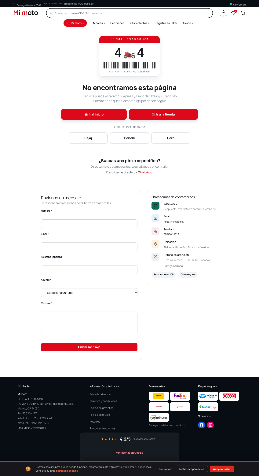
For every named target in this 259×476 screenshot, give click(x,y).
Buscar (203, 13)
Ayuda (188, 23)
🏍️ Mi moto (75, 23)
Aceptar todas (221, 469)
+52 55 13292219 (39, 423)
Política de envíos (99, 414)
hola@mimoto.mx (174, 221)
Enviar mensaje (89, 347)
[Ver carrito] (243, 13)
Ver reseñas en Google (129, 452)
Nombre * (46, 210)
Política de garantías (101, 408)
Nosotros (94, 421)
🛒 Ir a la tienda (163, 114)
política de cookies (67, 470)
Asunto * (46, 279)
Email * (45, 234)
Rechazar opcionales (191, 469)
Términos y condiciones (103, 401)
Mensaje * (47, 303)
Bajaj (88, 138)
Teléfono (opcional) (52, 256)
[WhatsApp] (155, 206)
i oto (25, 13)
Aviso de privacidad (100, 394)
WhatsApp (145, 172)
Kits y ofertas (139, 23)
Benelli (129, 138)
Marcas (99, 23)
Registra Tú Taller (166, 23)
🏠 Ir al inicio (94, 114)
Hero (171, 138)
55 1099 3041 (239, 5)
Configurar (165, 469)
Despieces (117, 23)
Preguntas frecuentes (102, 428)
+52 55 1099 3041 (41, 418)
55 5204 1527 (171, 234)
